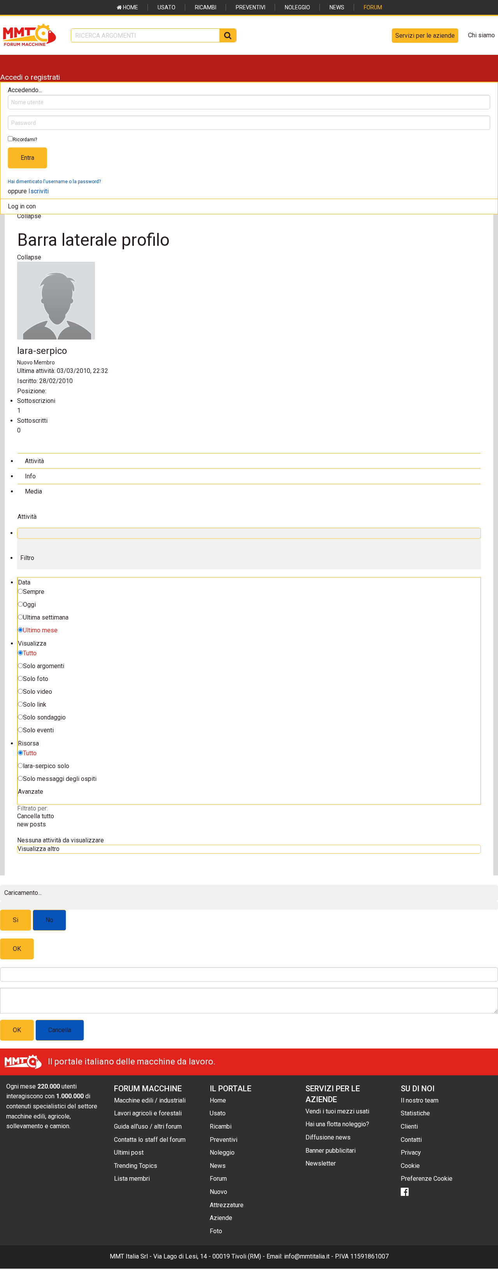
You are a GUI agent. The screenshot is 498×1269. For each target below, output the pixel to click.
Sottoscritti (32, 420)
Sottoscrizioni (36, 400)
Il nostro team (419, 1100)
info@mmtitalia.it (307, 1256)
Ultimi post (129, 1152)
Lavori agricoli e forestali (148, 1113)
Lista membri (132, 1178)
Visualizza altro (39, 848)
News (337, 7)
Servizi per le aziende (425, 35)
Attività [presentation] (34, 461)
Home (130, 7)
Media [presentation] (33, 491)
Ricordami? (25, 139)
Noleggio (297, 7)
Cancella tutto (35, 816)
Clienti (409, 1126)
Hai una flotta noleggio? (337, 1124)
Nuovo (218, 1191)
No (49, 920)
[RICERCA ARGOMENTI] (227, 35)
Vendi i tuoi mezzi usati (337, 1111)
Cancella (59, 1030)
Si (15, 920)
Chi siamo (481, 35)
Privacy (411, 1152)
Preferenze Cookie (426, 1178)
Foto (216, 1231)
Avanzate (30, 791)
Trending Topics (135, 1165)
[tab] (249, 460)
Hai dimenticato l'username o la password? (54, 181)
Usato (166, 7)
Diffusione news (328, 1137)
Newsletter (320, 1163)
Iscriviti (38, 191)
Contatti (411, 1139)
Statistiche (415, 1113)
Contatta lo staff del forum (150, 1139)
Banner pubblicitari (330, 1150)
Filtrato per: (32, 808)
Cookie (410, 1165)
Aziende (221, 1218)
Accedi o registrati (30, 77)
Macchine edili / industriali (150, 1100)
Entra (27, 157)
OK (17, 948)
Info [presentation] (30, 476)
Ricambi (205, 7)
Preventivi (250, 7)
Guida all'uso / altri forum (148, 1126)
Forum (373, 7)
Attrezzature (227, 1205)
